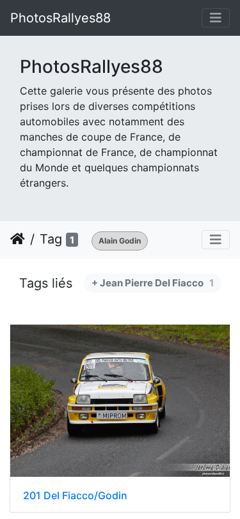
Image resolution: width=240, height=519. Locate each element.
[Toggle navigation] (216, 17)
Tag (51, 239)
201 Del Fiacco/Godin (75, 496)
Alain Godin (120, 240)
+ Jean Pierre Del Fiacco (153, 283)
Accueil (17, 239)
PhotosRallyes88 (60, 18)
